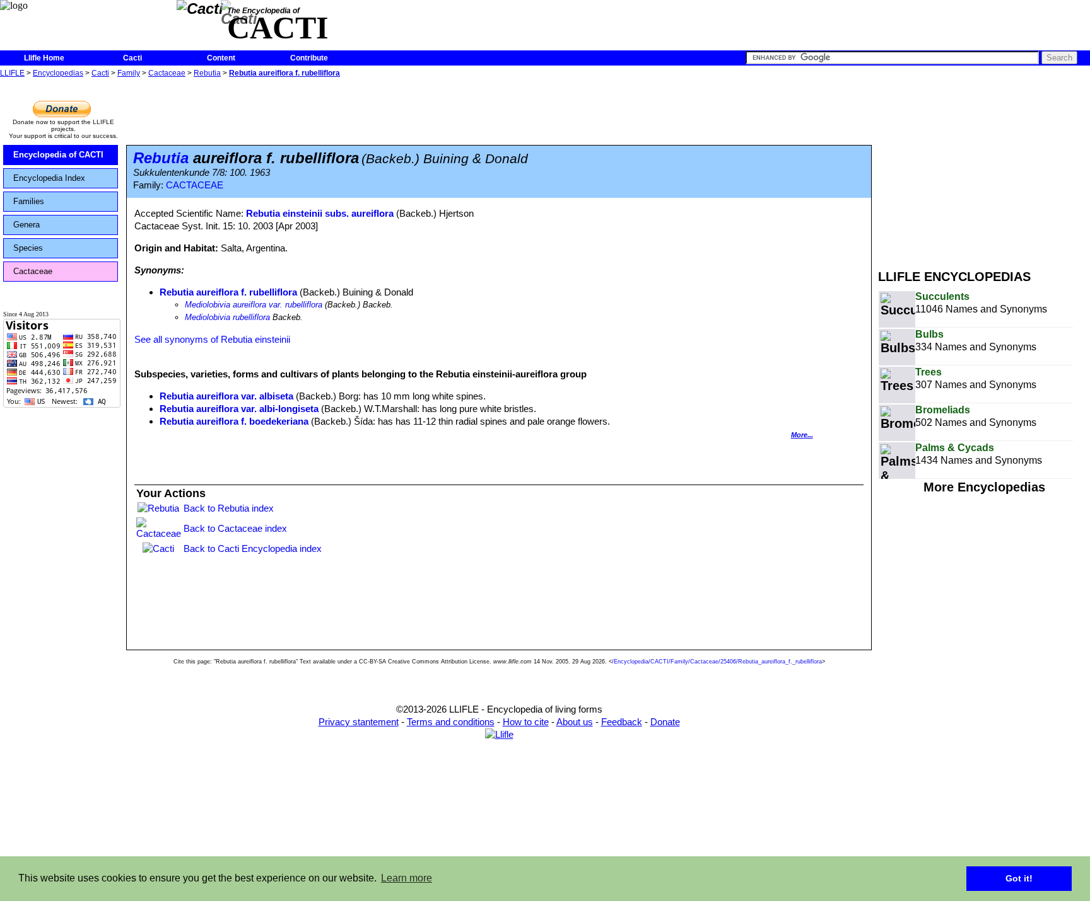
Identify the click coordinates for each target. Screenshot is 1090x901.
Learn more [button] (406, 878)
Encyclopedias (58, 73)
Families (28, 201)
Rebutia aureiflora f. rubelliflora (284, 73)
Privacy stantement (359, 721)
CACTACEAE (194, 185)
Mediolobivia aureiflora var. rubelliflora (253, 304)
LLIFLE (12, 73)
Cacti (132, 58)
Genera (26, 224)
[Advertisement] (984, 169)
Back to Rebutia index (229, 508)
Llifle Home (44, 58)
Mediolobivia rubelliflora (227, 317)
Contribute (309, 58)
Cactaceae (166, 73)
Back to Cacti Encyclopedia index (253, 548)
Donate (665, 721)
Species (28, 248)
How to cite (526, 721)
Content (221, 58)
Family (128, 73)
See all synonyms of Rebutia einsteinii (212, 339)
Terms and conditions (451, 721)
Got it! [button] (1019, 878)
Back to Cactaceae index (235, 528)
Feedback (621, 721)
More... (802, 435)
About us (574, 721)
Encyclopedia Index (49, 178)
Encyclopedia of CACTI (58, 154)
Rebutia (207, 73)
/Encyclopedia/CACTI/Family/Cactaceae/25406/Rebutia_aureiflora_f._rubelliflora (717, 661)
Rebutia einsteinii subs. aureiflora (320, 213)
